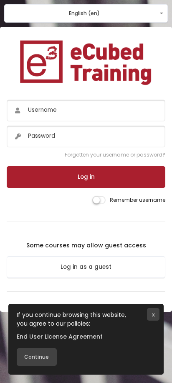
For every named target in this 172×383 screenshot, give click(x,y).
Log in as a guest (86, 267)
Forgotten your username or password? (115, 154)
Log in (86, 177)
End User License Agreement (60, 336)
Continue (36, 356)
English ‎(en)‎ (84, 13)
